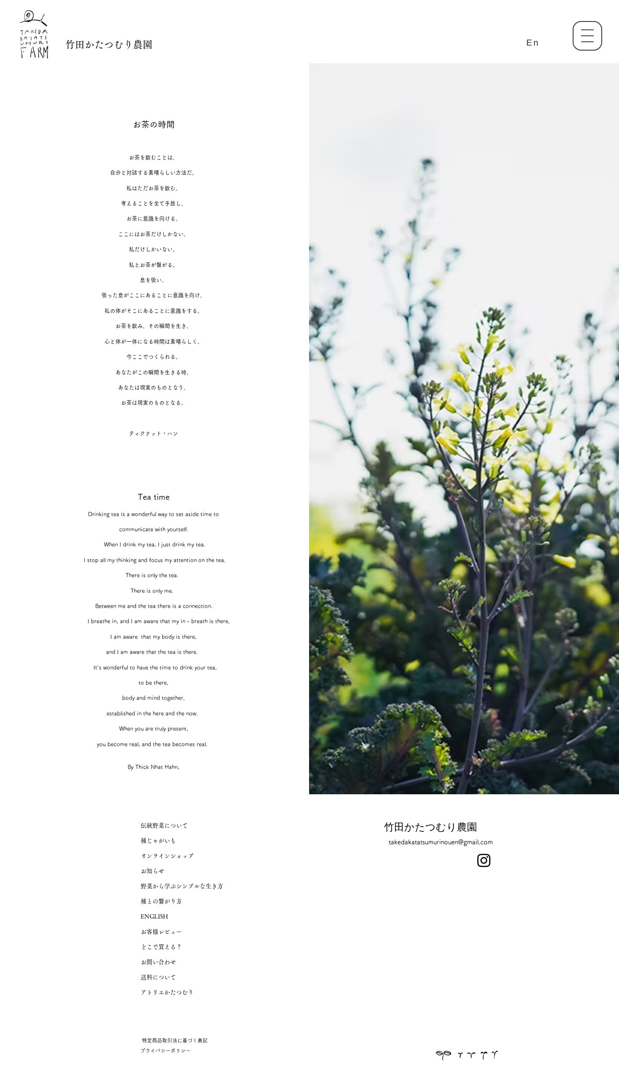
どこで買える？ (161, 947)
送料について (158, 977)
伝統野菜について (164, 825)
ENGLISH (154, 916)
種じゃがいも (158, 841)
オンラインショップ (167, 856)
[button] (587, 35)
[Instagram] (484, 860)
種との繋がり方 (161, 901)
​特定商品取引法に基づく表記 (175, 1040)
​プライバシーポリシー (165, 1050)
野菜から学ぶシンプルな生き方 (182, 886)
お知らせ (152, 871)
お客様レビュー (161, 932)
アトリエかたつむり (167, 992)
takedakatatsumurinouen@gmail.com (441, 842)
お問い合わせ (158, 962)
